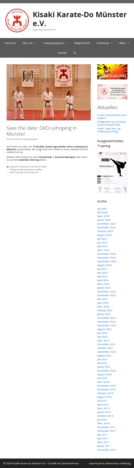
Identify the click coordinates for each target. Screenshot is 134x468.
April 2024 (103, 280)
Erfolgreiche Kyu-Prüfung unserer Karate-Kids (111, 123)
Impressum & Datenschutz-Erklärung (110, 463)
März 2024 (103, 284)
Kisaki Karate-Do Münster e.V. (80, 18)
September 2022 (107, 325)
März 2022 (103, 340)
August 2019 (104, 397)
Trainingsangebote (53, 43)
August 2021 (104, 355)
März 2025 (103, 250)
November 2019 (106, 389)
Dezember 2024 (106, 253)
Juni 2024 (102, 272)
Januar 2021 (104, 366)
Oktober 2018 (105, 415)
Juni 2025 (102, 242)
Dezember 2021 (106, 344)
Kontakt (62, 52)
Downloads (103, 43)
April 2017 (103, 438)
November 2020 (106, 370)
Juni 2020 (102, 378)
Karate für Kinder (39, 166)
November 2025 (106, 227)
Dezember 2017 (106, 427)
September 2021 (107, 351)
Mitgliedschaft (82, 43)
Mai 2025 (102, 246)
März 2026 (103, 216)
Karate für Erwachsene (20, 166)
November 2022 (106, 321)
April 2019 (103, 404)
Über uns (27, 43)
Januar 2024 (104, 287)
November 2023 (106, 295)
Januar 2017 (104, 446)
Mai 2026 (102, 212)
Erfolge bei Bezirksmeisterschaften (26, 169)
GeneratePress (70, 463)
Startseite (10, 43)
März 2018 (103, 423)
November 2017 (106, 430)
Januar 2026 (104, 219)
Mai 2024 (102, 276)
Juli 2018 (102, 419)
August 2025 (104, 235)
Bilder (122, 43)
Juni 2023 (102, 299)
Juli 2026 (102, 208)
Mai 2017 (102, 434)
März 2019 (103, 408)
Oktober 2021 (105, 348)
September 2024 (107, 261)
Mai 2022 (102, 336)
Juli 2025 (102, 238)
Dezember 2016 (106, 449)
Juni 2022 (102, 332)
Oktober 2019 (105, 393)
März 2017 (103, 442)
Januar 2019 (104, 412)
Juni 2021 (102, 359)
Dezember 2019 (106, 385)
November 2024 (106, 257)
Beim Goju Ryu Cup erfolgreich (24, 172)
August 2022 (104, 329)
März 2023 (103, 306)
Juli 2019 (102, 400)
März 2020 (103, 381)
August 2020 (104, 374)
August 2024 (104, 265)
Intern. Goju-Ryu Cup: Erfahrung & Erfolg (109, 130)
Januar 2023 (104, 314)
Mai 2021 (102, 363)
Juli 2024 (102, 268)
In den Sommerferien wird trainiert (111, 116)
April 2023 (103, 302)
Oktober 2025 (105, 231)
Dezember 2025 (106, 223)
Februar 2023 (105, 310)
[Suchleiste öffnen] (74, 53)
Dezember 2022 (106, 317)
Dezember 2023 (106, 291)
